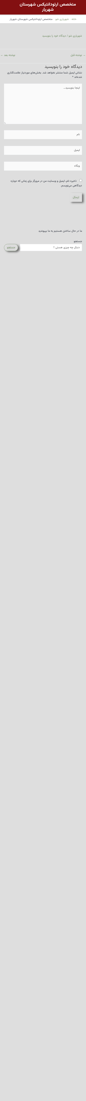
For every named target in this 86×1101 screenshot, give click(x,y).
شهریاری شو (75, 36)
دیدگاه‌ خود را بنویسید (54, 36)
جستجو (78, 241)
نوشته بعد (7, 55)
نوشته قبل (78, 55)
